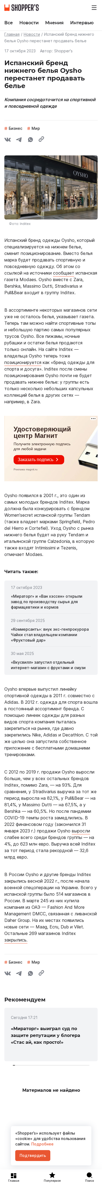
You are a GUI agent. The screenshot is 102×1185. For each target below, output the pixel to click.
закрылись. (15, 940)
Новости (32, 34)
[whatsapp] (30, 140)
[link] (51, 602)
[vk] (7, 140)
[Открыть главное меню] (94, 7)
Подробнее (42, 1144)
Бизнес (15, 128)
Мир (36, 128)
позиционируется (22, 362)
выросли (81, 831)
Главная (12, 34)
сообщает (63, 273)
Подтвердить (33, 1155)
